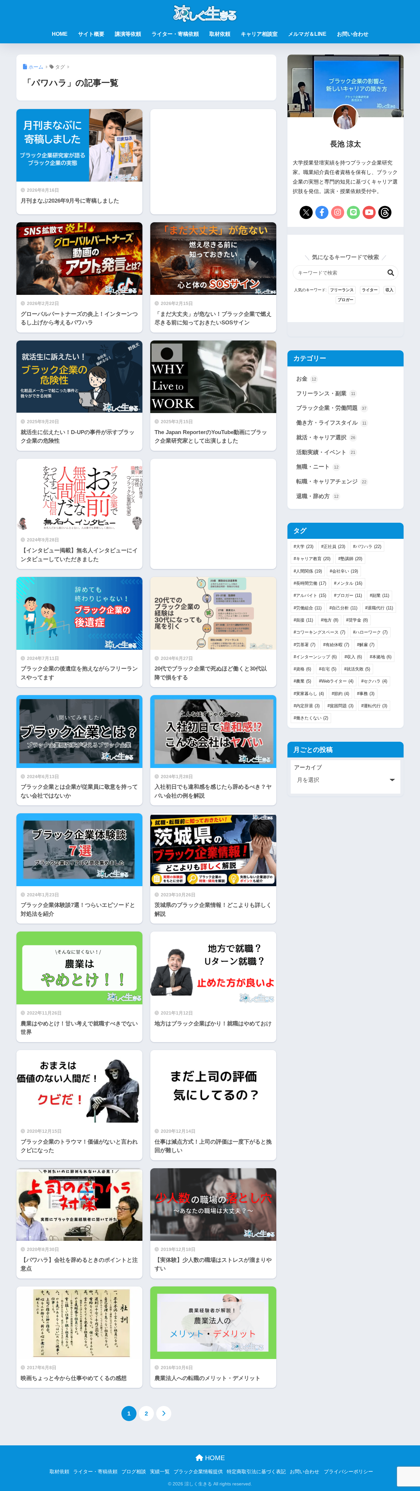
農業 (303, 681)
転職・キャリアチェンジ (331, 481)
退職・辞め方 (317, 496)
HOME (60, 34)
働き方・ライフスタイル (331, 423)
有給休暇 (337, 644)
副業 (380, 595)
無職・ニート (317, 467)
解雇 (366, 644)
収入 (389, 290)
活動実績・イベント (325, 452)
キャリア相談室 (259, 34)
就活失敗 (358, 669)
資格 (303, 669)
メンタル (349, 583)
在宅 (328, 669)
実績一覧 (160, 1471)
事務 (366, 693)
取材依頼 (219, 34)
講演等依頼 (128, 34)
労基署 (305, 644)
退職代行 (380, 607)
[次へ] (163, 1413)
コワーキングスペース (320, 632)
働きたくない (312, 717)
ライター (370, 290)
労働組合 (309, 607)
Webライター (337, 681)
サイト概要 (91, 34)
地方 (330, 620)
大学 (304, 546)
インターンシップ (316, 656)
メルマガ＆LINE (307, 34)
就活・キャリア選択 (325, 437)
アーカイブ (308, 767)
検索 (391, 272)
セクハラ (375, 681)
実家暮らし (310, 693)
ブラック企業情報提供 (198, 1471)
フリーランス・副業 (325, 393)
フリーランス (342, 290)
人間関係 (309, 571)
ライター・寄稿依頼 (175, 34)
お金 (306, 379)
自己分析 (344, 607)
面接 (304, 620)
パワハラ (368, 546)
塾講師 (351, 558)
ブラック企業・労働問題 (331, 408)
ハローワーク (371, 632)
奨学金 (358, 620)
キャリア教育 (313, 558)
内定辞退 (308, 705)
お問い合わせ (352, 34)
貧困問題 (341, 705)
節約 (341, 693)
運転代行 (375, 705)
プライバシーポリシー (348, 1471)
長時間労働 (311, 583)
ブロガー (345, 299)
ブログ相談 (133, 1471)
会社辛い (345, 571)
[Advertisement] (213, 161)
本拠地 (381, 656)
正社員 (334, 546)
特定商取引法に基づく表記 (256, 1471)
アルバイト (311, 595)
